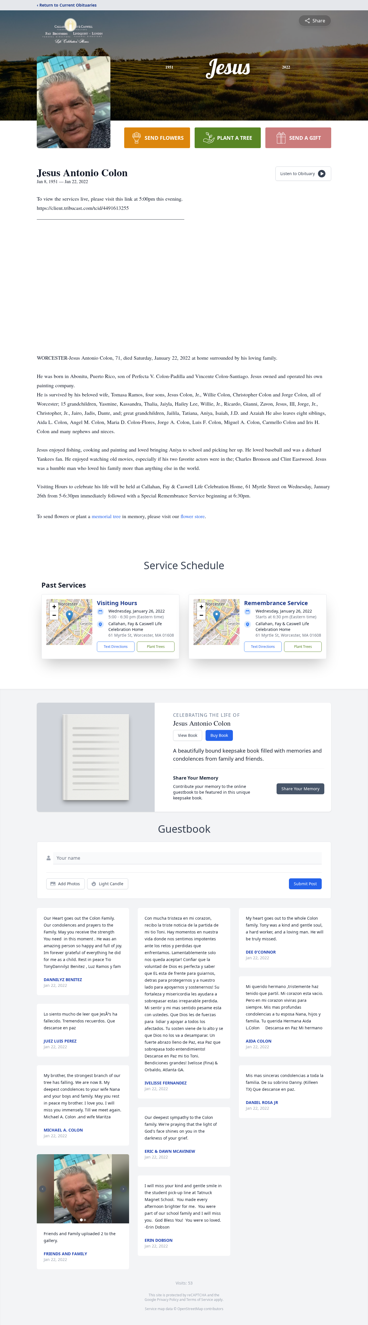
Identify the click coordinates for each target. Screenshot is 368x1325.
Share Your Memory (300, 788)
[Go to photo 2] (85, 1220)
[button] (69, 616)
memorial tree (106, 516)
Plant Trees (156, 646)
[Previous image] (42, 1188)
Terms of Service (199, 1299)
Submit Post (305, 883)
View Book (187, 735)
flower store (193, 516)
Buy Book (219, 735)
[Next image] (123, 1188)
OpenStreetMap (190, 1308)
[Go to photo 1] (81, 1220)
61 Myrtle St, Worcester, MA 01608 (141, 635)
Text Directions (116, 646)
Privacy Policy (168, 1299)
